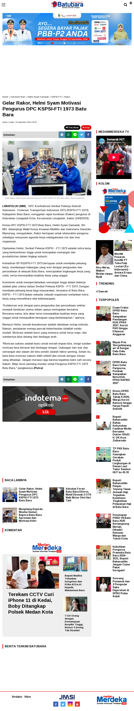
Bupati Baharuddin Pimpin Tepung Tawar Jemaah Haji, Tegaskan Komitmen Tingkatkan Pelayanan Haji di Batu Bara (122, 493)
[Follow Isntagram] (70, 704)
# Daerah (102, 291)
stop (87, 127)
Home (5, 97)
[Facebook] (88, 134)
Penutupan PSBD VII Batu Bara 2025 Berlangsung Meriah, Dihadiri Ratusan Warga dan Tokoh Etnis (122, 527)
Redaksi (17, 696)
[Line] (75, 134)
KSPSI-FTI (56, 97)
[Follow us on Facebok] (56, 704)
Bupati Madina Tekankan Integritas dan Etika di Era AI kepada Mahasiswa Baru (75, 583)
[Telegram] (62, 134)
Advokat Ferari (18, 97)
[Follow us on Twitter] (63, 704)
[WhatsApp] (68, 134)
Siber (27, 696)
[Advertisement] (67, 69)
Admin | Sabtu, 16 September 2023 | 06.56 (19, 122)
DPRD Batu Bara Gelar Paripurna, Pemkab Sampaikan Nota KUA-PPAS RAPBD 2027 (121, 372)
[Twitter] (81, 134)
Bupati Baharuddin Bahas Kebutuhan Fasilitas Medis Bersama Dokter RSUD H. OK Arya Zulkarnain (122, 428)
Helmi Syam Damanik (38, 97)
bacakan (73, 127)
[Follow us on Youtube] (77, 704)
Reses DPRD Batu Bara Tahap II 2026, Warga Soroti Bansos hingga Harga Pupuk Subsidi (122, 400)
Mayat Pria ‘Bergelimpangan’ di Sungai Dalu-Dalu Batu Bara (122, 348)
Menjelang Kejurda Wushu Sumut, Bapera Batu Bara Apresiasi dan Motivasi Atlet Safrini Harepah (22, 516)
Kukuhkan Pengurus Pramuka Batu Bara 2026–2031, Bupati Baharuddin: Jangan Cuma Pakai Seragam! (122, 558)
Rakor (67, 97)
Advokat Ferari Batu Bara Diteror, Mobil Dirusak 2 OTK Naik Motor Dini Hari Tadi (78, 494)
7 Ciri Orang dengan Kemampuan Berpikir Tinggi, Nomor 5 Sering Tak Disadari (74, 623)
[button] (130, 1)
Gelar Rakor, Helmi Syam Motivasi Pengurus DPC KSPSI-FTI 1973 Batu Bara (30, 494)
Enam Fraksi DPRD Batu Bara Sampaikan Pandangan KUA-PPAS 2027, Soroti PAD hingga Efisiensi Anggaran (120, 321)
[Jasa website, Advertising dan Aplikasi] (46, 424)
